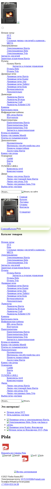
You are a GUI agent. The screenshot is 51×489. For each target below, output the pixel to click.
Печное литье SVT (16, 412)
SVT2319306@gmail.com (33, 479)
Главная (5, 228)
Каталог (13, 228)
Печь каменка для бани (18, 415)
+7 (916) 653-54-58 (10, 484)
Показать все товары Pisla (13, 453)
